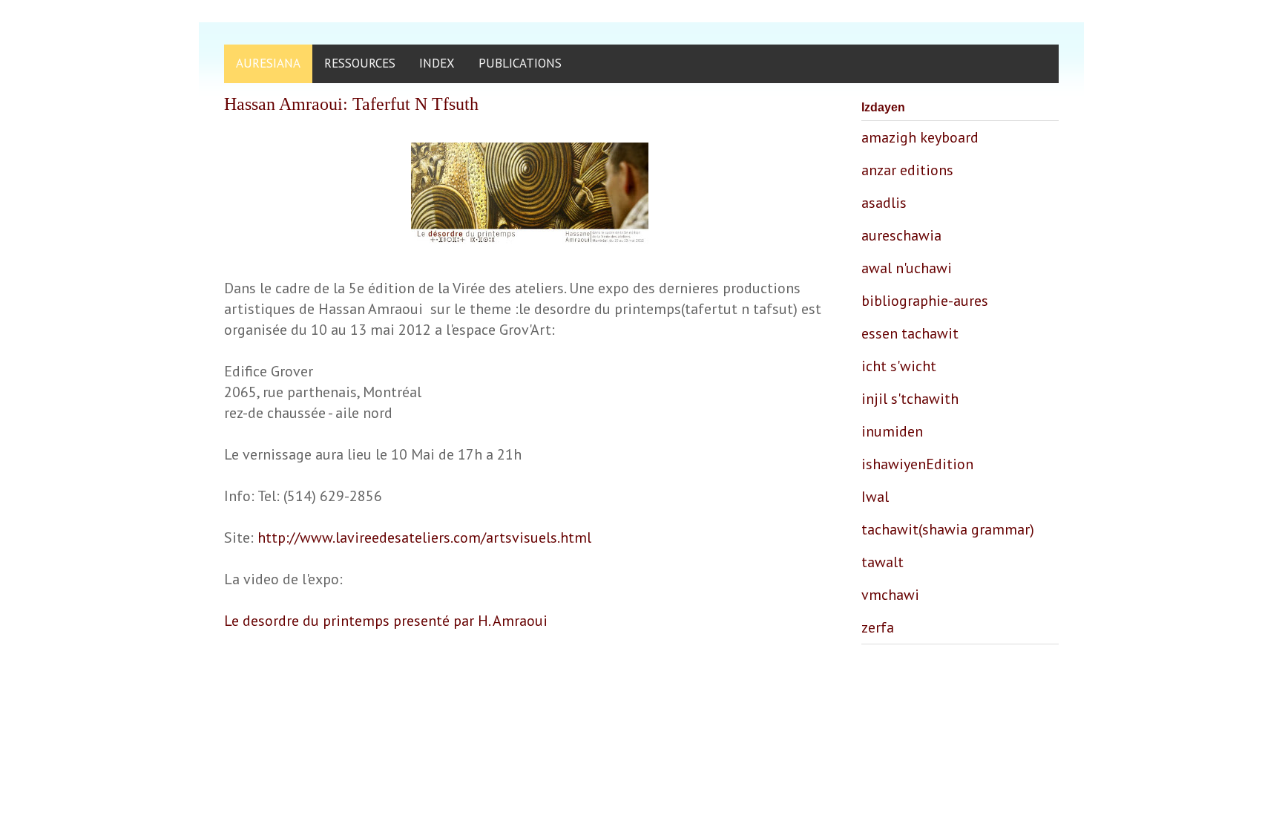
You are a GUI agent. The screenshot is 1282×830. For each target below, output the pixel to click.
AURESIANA (268, 63)
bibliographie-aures (924, 300)
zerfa (877, 627)
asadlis (884, 202)
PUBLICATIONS (520, 63)
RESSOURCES (359, 63)
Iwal (875, 496)
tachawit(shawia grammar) (947, 529)
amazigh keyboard (920, 137)
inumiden (892, 431)
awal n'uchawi (906, 268)
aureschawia (901, 235)
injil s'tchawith (910, 398)
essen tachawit (910, 333)
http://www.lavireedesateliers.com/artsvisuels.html (424, 537)
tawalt (882, 562)
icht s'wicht (898, 366)
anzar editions (907, 170)
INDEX (437, 63)
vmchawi (890, 594)
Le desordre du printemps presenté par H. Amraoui (386, 620)
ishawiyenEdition (917, 464)
